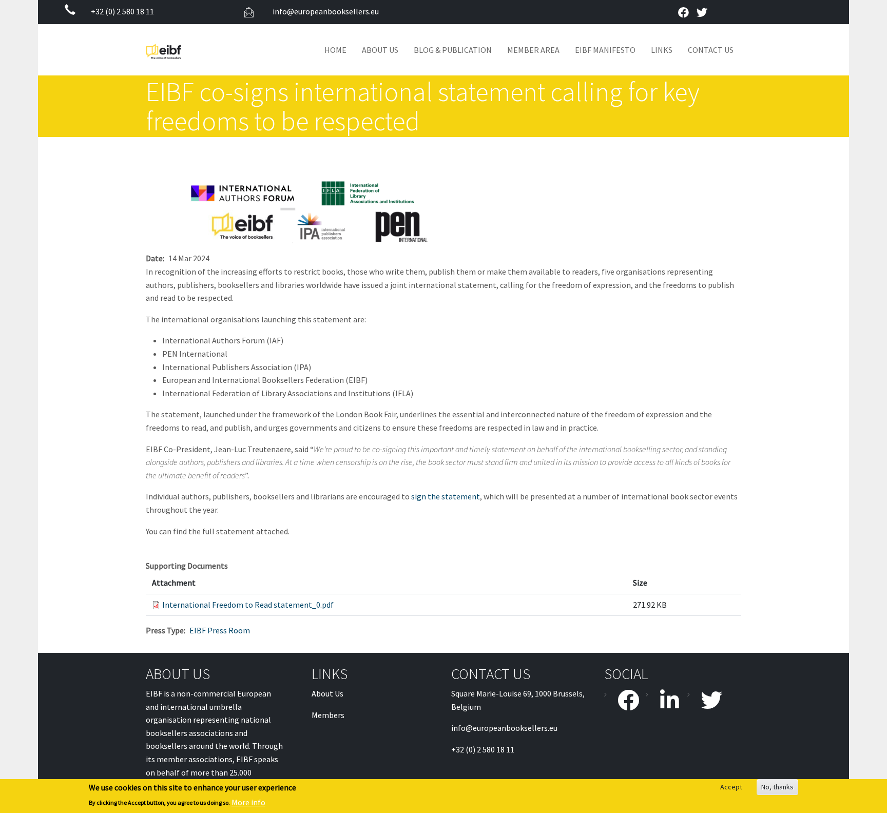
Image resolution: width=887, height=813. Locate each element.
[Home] (167, 49)
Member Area (533, 50)
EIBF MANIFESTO (605, 50)
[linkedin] (665, 700)
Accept (731, 786)
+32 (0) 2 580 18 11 (122, 11)
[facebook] (683, 12)
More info (248, 802)
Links (661, 50)
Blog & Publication (453, 50)
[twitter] (701, 12)
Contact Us (711, 50)
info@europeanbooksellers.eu (325, 11)
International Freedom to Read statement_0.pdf (248, 604)
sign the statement (445, 496)
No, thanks (777, 786)
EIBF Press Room (219, 630)
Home (335, 50)
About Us (380, 50)
